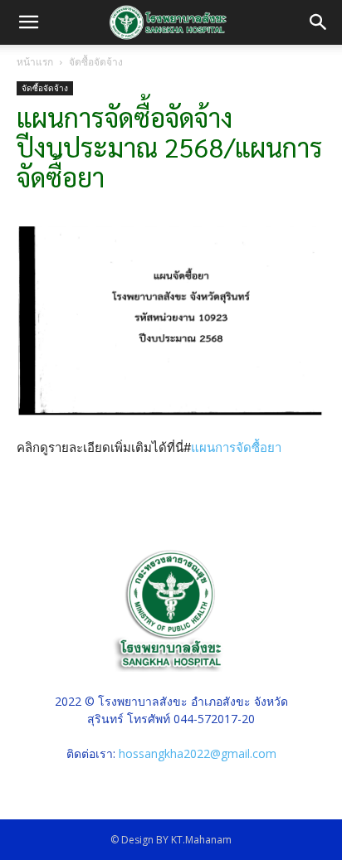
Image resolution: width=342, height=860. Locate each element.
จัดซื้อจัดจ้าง (96, 62)
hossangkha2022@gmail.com (197, 753)
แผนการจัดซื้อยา (236, 447)
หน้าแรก (35, 62)
